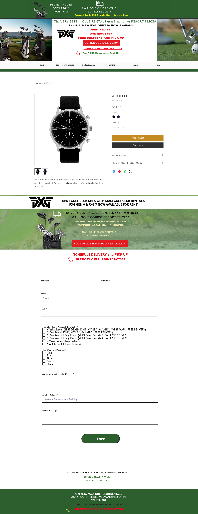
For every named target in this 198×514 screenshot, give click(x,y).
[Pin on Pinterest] (119, 171)
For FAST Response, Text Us (101, 53)
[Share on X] (130, 171)
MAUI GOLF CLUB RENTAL (98, 459)
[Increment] (123, 127)
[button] (88, 65)
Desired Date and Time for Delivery (57, 374)
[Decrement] (114, 127)
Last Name (105, 281)
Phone (43, 294)
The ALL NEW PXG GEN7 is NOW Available (101, 25)
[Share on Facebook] (114, 171)
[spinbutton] (118, 127)
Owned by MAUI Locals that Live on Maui (102, 15)
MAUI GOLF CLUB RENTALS (99, 8)
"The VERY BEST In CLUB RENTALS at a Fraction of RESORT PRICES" (104, 21)
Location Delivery (49, 395)
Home (37, 83)
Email (43, 309)
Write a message (49, 411)
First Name (45, 281)
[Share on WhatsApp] (125, 171)
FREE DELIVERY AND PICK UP (101, 37)
